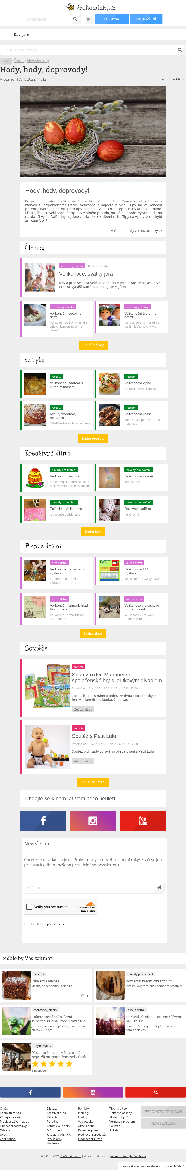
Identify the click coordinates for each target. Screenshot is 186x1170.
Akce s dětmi (86, 1126)
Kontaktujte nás (10, 1113)
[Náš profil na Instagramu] (93, 1092)
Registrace (111, 19)
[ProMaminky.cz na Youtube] (143, 829)
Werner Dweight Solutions (128, 1156)
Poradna (52, 1121)
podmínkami (55, 924)
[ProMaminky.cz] (93, 8)
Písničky (83, 1113)
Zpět (6, 61)
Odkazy (5, 1130)
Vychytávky (85, 1121)
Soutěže (114, 1126)
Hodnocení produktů (92, 1134)
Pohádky (84, 1108)
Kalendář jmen (88, 1130)
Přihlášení (146, 19)
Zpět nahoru (8, 1139)
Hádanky (53, 1143)
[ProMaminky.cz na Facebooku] (45, 829)
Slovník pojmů (118, 1117)
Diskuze (52, 1108)
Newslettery (38, 60)
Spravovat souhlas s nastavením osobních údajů (152, 1166)
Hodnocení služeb (90, 1139)
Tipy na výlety (118, 1108)
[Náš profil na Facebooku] (30, 1092)
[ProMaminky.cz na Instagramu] (95, 829)
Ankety (114, 1130)
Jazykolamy (54, 1139)
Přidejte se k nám (11, 1117)
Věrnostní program (122, 1121)
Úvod (19, 60)
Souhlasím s (47, 924)
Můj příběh (54, 1130)
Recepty (52, 1117)
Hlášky (82, 1117)
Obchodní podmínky (13, 1126)
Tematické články (58, 1126)
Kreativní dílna (56, 1113)
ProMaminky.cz (70, 1156)
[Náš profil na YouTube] (155, 1092)
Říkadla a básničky (59, 1134)
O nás (4, 1108)
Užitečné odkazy (120, 1113)
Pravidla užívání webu (14, 1121)
